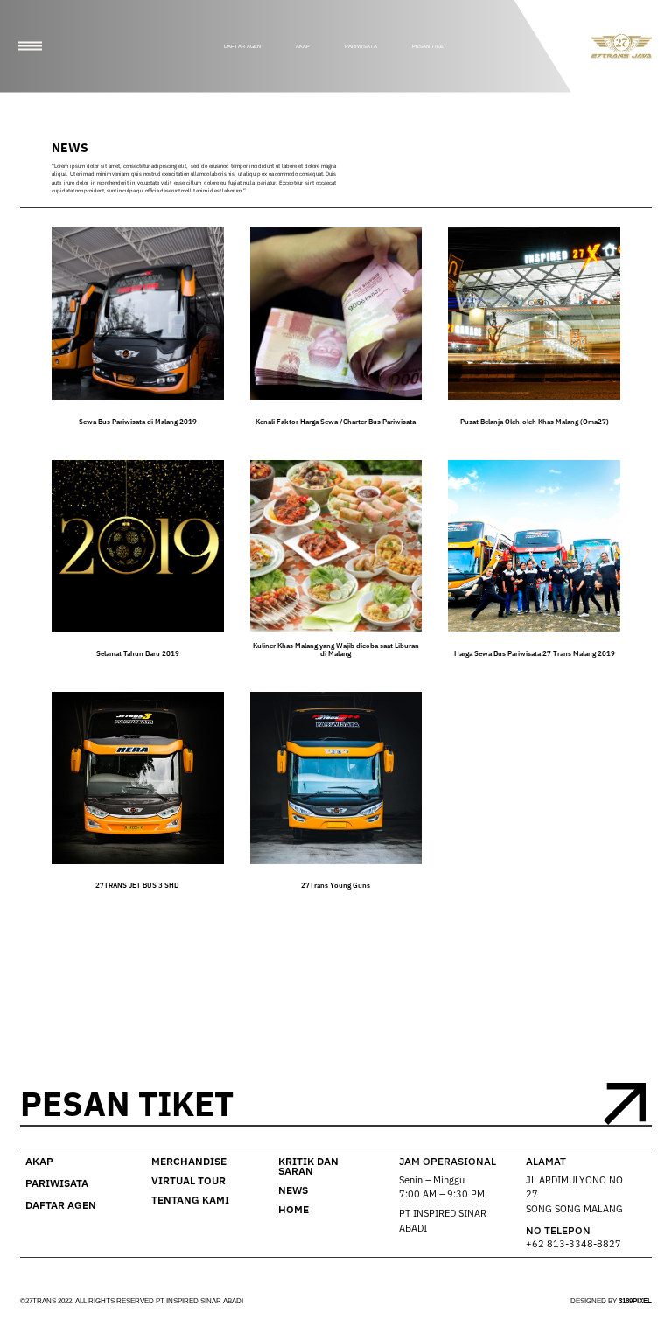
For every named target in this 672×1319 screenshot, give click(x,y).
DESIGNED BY (611, 1301)
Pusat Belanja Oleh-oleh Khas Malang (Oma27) (534, 421)
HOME (293, 1209)
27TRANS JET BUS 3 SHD (137, 885)
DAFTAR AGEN (242, 46)
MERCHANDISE (189, 1161)
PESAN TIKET (429, 46)
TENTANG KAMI (190, 1199)
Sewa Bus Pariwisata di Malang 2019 (138, 421)
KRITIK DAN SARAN (308, 1166)
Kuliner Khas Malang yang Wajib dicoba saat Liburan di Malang (336, 649)
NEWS (293, 1190)
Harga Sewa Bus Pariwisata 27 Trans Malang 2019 (534, 653)
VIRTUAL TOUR (188, 1180)
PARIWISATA (361, 46)
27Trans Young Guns (335, 885)
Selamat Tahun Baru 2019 (137, 653)
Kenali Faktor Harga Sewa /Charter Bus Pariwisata (336, 421)
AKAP (303, 46)
